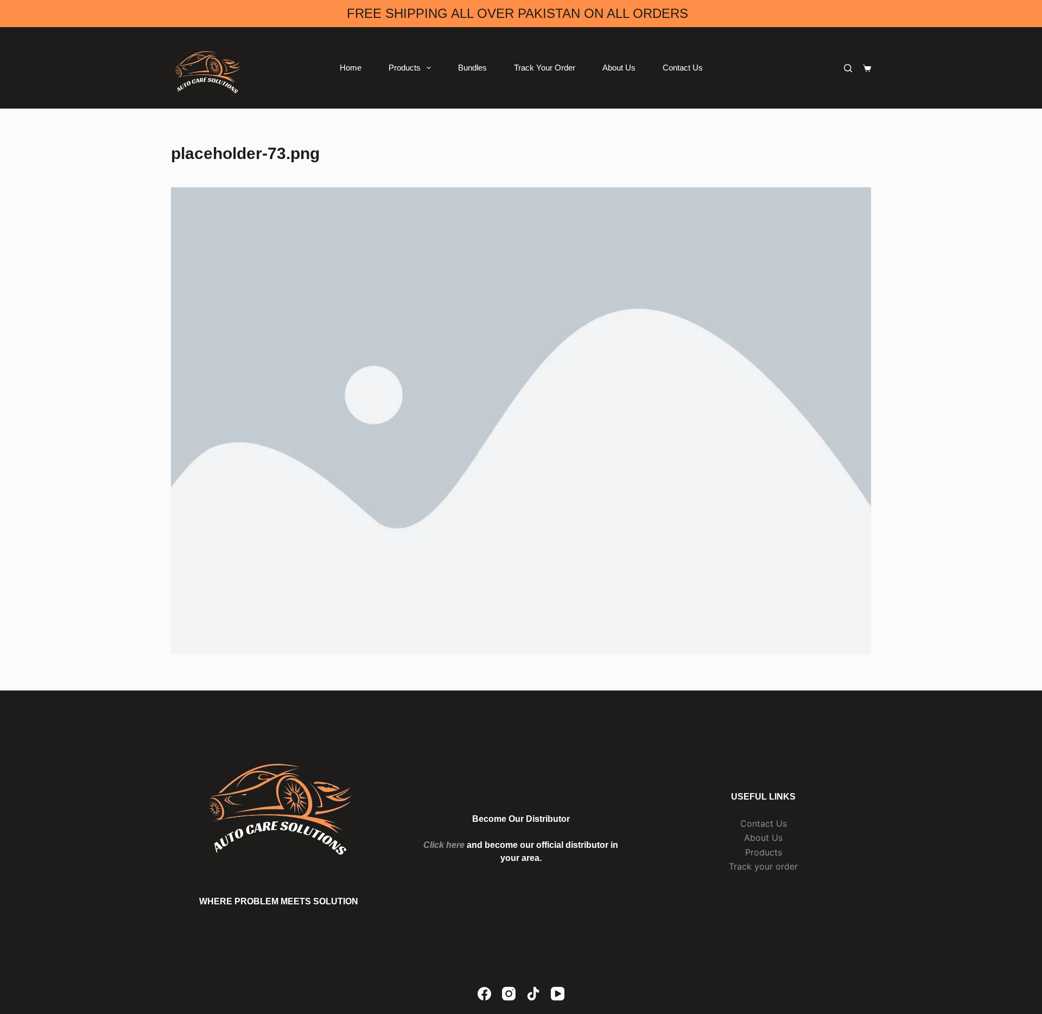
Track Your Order (544, 67)
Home (350, 67)
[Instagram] (509, 993)
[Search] (848, 68)
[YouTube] (557, 993)
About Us (619, 67)
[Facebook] (484, 993)
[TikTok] (533, 993)
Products (405, 67)
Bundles (472, 67)
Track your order (763, 866)
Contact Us (683, 67)
